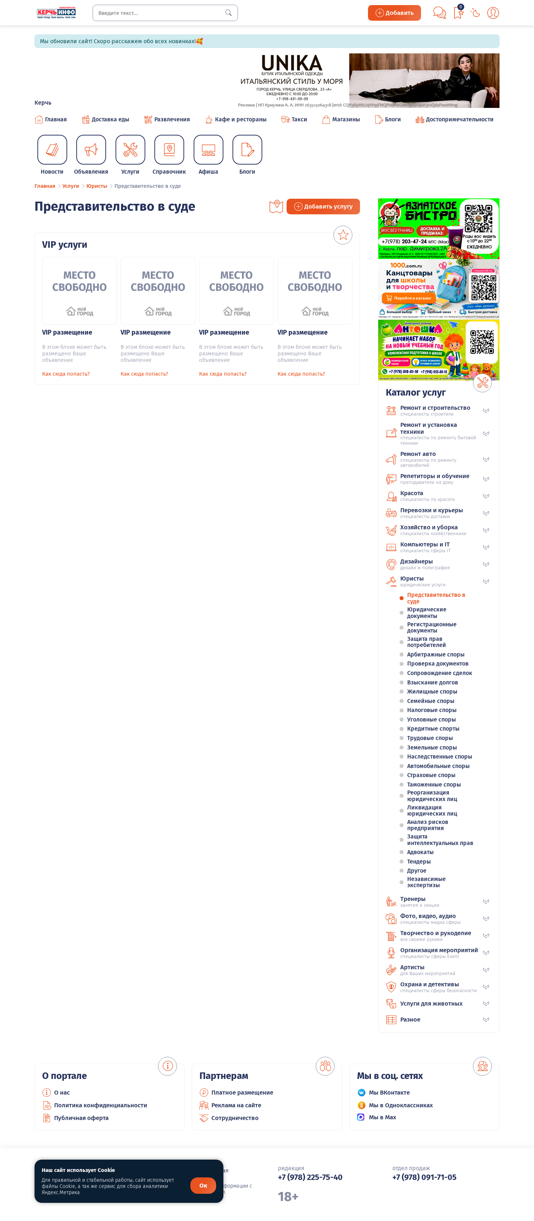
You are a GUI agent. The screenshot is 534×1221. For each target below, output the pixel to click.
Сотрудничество (235, 1118)
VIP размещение (67, 332)
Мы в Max (382, 1117)
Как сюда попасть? (66, 374)
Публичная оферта (81, 1118)
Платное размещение (242, 1092)
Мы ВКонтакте (389, 1092)
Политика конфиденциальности (100, 1105)
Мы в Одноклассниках (401, 1105)
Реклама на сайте (236, 1105)
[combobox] (165, 13)
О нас (62, 1092)
